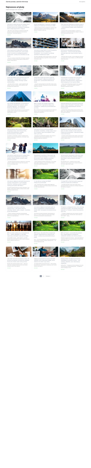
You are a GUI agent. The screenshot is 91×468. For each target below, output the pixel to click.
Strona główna (82, 1)
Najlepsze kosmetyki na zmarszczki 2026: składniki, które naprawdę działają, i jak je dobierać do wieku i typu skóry (44, 260)
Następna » (48, 276)
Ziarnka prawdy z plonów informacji (17, 1)
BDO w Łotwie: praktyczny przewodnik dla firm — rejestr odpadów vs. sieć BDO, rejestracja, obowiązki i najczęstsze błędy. (18, 234)
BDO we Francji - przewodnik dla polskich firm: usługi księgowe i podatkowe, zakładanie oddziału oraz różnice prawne (71, 234)
